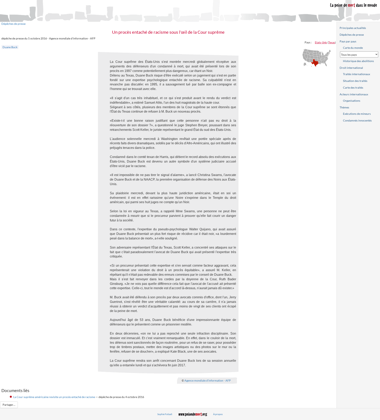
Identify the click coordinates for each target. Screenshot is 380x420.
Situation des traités (355, 80)
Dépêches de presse (13, 23)
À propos (218, 414)
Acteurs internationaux (354, 94)
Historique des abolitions (358, 61)
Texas (331, 42)
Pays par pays (348, 41)
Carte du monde (353, 47)
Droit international (351, 67)
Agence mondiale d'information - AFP (207, 380)
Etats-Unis (321, 42)
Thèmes (344, 107)
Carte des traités (353, 87)
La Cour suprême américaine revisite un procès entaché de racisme (54, 397)
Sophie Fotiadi (164, 414)
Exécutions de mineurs (357, 113)
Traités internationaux (356, 74)
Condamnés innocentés (357, 120)
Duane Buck (10, 47)
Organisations (351, 100)
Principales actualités (353, 28)
